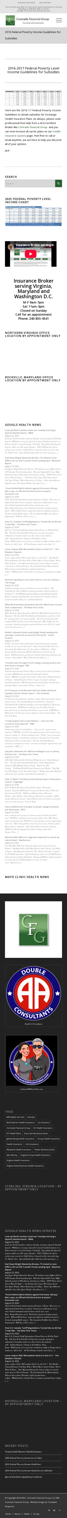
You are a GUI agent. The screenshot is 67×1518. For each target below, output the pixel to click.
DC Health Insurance (43, 1128)
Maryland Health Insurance (19, 1149)
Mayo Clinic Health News (27, 876)
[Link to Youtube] (54, 1510)
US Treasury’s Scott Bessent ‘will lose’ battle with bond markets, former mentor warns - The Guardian (30, 692)
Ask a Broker (45, 2)
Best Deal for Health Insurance (21, 1122)
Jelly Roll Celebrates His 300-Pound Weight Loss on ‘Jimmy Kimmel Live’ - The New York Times (32, 753)
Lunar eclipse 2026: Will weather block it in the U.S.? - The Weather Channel (32, 550)
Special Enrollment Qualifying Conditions (23, 1476)
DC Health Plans (14, 1133)
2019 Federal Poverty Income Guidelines (23, 1464)
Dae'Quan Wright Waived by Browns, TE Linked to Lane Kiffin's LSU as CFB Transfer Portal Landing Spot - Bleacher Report (32, 460)
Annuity (31, 1117)
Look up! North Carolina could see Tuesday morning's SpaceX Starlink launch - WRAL (30, 431)
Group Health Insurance (48, 1138)
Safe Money (12, 1155)
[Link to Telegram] (59, 1510)
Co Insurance (44, 1122)
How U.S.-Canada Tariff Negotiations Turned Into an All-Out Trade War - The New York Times (33, 523)
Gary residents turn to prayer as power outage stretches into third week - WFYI (32, 808)
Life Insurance (31, 1144)
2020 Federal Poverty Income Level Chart (23, 1457)
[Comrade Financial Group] (28, 20)
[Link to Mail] (49, 1510)
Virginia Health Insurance (18, 1160)
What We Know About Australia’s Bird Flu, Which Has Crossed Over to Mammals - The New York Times (33, 606)
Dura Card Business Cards (36, 1133)
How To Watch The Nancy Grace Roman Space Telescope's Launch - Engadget (33, 780)
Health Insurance (14, 1144)
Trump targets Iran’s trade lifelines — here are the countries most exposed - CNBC (29, 722)
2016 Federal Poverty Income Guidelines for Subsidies (29, 1470)
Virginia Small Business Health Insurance (25, 1165)
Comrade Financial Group (33, 127)
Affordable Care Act (15, 1117)
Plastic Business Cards (44, 1149)
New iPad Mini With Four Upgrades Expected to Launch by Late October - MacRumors (32, 838)
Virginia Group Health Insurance (35, 1155)
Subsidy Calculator (26, 2)
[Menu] (57, 20)
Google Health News (23, 424)
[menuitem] (26, 2)
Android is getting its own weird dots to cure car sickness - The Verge (32, 581)
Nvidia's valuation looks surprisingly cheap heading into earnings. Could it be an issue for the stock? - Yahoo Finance (31, 635)
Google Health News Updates (30, 1230)
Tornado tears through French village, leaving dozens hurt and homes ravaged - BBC (33, 664)
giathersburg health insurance (20, 1138)
